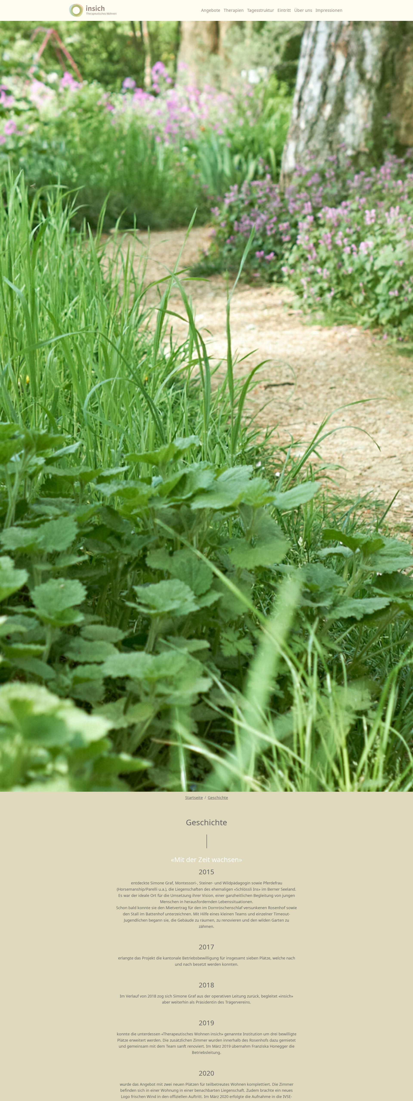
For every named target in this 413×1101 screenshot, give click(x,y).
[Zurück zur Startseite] (93, 10)
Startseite (194, 797)
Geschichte (218, 797)
